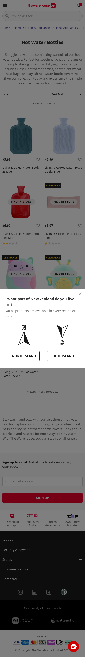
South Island (62, 356)
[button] (73, 646)
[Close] (80, 294)
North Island (24, 356)
